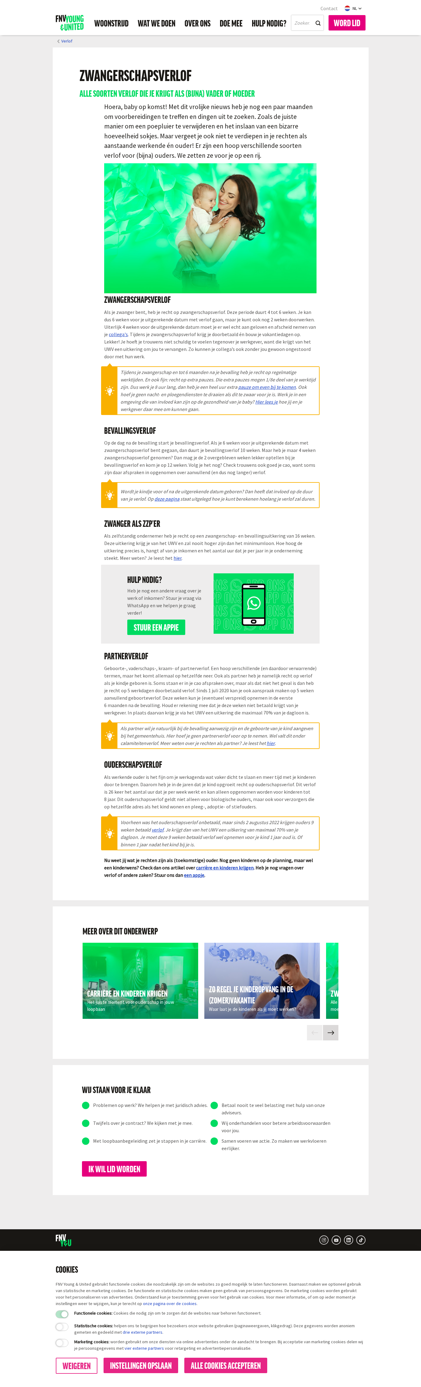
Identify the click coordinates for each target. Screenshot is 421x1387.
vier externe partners (144, 1348)
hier (178, 558)
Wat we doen (156, 23)
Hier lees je (266, 402)
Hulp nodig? (269, 23)
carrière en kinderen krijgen (225, 867)
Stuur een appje (156, 627)
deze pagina (166, 499)
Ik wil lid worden (114, 1168)
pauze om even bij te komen (267, 387)
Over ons (198, 23)
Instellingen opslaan (141, 1365)
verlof (157, 830)
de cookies (186, 1303)
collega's (118, 334)
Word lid (347, 22)
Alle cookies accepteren (226, 1365)
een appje (194, 875)
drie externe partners (142, 1332)
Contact (329, 8)
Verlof (66, 41)
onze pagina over (159, 1303)
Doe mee (231, 23)
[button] (353, 8)
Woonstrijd (111, 23)
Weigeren (77, 1365)
